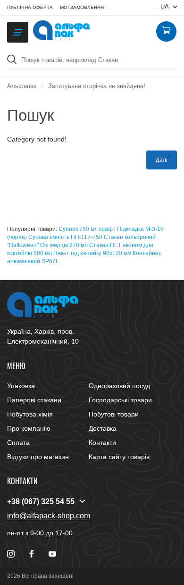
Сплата (18, 442)
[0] (166, 32)
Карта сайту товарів (119, 457)
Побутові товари (114, 414)
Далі (161, 160)
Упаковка (21, 386)
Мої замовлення (82, 7)
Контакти (102, 442)
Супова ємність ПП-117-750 (65, 237)
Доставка (103, 428)
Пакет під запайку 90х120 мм (92, 253)
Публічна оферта (30, 7)
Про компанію (28, 428)
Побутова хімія (30, 414)
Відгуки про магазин (38, 457)
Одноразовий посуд (119, 386)
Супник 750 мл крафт (87, 229)
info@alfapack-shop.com (48, 516)
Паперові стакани (34, 400)
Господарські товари (120, 400)
